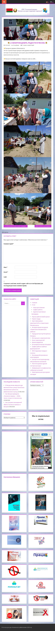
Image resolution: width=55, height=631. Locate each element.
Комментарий (9, 244)
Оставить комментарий (28, 45)
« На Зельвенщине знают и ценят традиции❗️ (15, 226)
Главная (34, 302)
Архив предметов (37, 342)
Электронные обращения (12, 477)
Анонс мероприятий (38, 340)
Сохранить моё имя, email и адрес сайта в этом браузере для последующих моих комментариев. (23, 284)
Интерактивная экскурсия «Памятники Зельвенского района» (39, 330)
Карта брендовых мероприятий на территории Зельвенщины (39, 323)
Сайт (5, 277)
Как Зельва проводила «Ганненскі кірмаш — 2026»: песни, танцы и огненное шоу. (13, 396)
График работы (37, 309)
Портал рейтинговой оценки (41, 317)
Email (6, 272)
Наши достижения (39, 307)
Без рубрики (16, 45)
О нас (33, 305)
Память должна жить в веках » (43, 226)
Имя (5, 267)
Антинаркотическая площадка (41, 344)
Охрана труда (36, 319)
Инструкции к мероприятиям (41, 338)
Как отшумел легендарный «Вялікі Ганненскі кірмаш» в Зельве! (13, 405)
